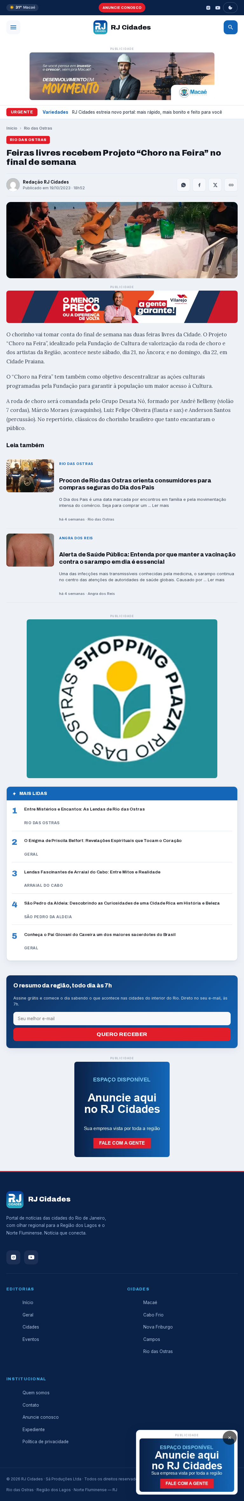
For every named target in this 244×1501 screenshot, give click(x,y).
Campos (151, 1339)
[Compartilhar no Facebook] (199, 185)
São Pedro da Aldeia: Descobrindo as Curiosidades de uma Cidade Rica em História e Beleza (122, 903)
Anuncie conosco (122, 7)
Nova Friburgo (158, 1326)
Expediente (34, 1429)
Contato (31, 1405)
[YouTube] (217, 7)
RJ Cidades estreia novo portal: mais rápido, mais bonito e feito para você (147, 112)
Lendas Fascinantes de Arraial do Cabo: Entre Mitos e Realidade (92, 872)
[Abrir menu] (13, 27)
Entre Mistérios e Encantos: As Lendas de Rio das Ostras (84, 809)
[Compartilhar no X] (215, 185)
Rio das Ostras (38, 128)
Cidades (31, 1326)
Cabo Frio (153, 1314)
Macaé (150, 1302)
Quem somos (36, 1392)
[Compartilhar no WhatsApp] (183, 185)
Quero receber (122, 1034)
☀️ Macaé (22, 7)
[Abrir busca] (231, 27)
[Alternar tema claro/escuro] (230, 7)
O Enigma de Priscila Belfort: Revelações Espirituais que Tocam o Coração (103, 840)
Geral (28, 1314)
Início (11, 128)
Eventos (31, 1339)
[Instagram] (208, 7)
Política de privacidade (46, 1441)
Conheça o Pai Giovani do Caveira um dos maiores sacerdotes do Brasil (100, 934)
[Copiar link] (231, 185)
